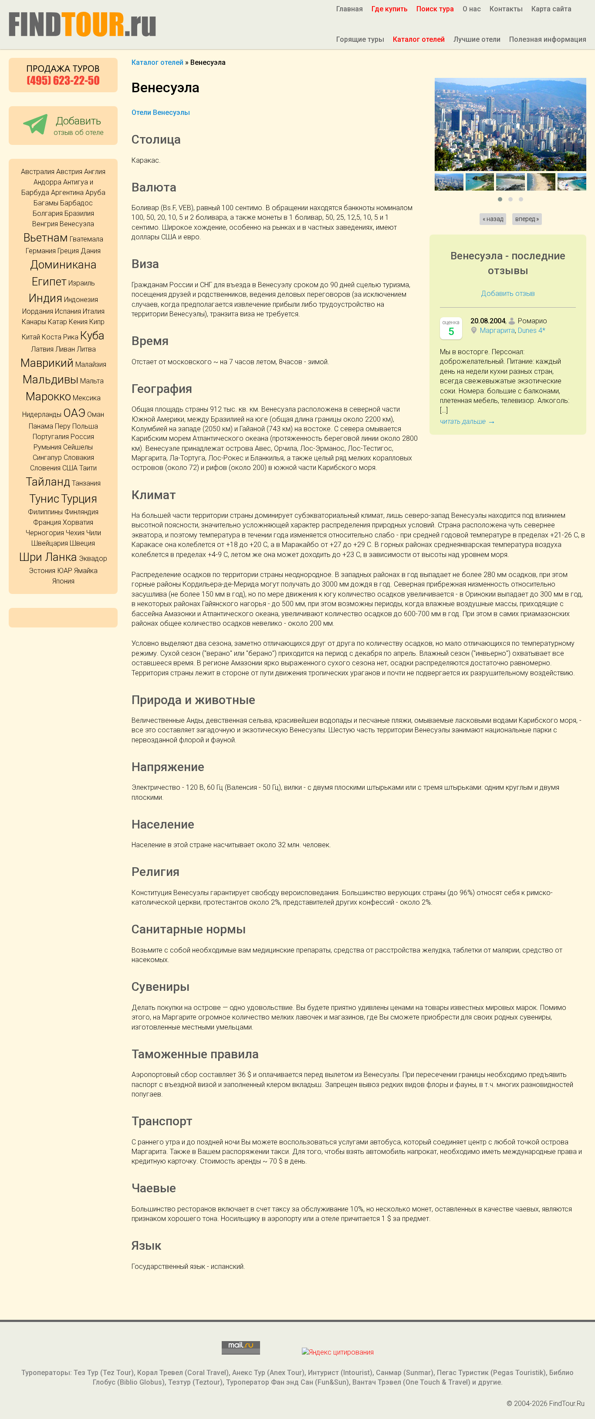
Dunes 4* (531, 330)
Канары (34, 322)
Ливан (65, 349)
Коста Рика (60, 337)
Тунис (44, 498)
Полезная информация (547, 39)
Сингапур (47, 457)
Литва (86, 349)
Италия (94, 311)
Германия (41, 251)
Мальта (92, 381)
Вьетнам (46, 237)
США (70, 468)
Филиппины (45, 512)
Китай (31, 337)
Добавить (79, 125)
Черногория (45, 533)
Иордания (37, 311)
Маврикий (47, 362)
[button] (500, 199)
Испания (68, 311)
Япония (63, 581)
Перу (63, 426)
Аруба (95, 192)
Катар (57, 322)
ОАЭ (74, 412)
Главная (349, 9)
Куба (92, 335)
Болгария (48, 213)
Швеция (82, 543)
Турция (79, 498)
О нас (472, 9)
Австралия (37, 172)
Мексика (87, 398)
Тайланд (48, 481)
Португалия (51, 437)
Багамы (46, 203)
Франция (47, 522)
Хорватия (78, 522)
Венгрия (45, 224)
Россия (82, 437)
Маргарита (497, 330)
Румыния (47, 447)
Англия (94, 172)
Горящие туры (360, 39)
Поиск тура (435, 9)
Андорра (47, 182)
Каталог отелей (419, 39)
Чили (93, 533)
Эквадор (93, 558)
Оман (95, 414)
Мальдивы (50, 379)
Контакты (506, 9)
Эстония (42, 571)
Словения (45, 468)
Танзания (86, 483)
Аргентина (67, 192)
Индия (45, 298)
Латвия (42, 349)
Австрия (69, 172)
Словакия (79, 457)
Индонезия (81, 299)
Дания (91, 251)
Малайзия (90, 364)
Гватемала (86, 239)
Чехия (75, 533)
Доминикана (63, 264)
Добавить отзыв (508, 293)
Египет (49, 281)
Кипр (97, 322)
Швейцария (49, 543)
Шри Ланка (48, 557)
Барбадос (76, 203)
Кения (78, 322)
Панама (41, 426)
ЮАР (64, 571)
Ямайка (86, 571)
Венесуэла (77, 224)
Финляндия (81, 512)
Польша (85, 426)
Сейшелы (78, 447)
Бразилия (79, 213)
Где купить (390, 9)
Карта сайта (551, 9)
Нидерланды (41, 414)
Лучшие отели (476, 39)
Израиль (81, 283)
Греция (68, 251)
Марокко (48, 396)
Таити (88, 468)
